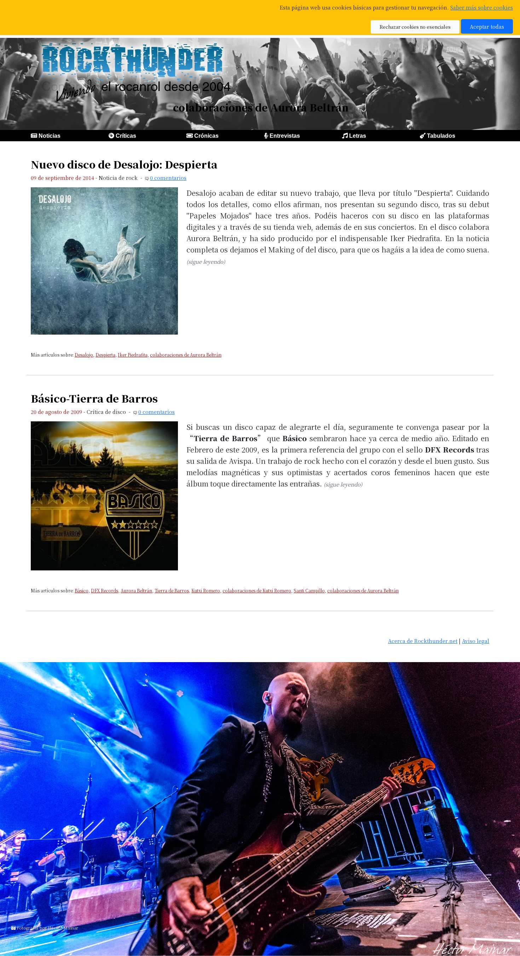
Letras (357, 136)
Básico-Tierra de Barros (94, 398)
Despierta (105, 355)
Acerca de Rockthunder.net (422, 640)
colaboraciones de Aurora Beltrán (185, 355)
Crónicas (206, 136)
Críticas (126, 136)
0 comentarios (168, 177)
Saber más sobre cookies (481, 7)
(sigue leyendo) (205, 261)
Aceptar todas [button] (487, 26)
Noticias (49, 136)
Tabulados (441, 136)
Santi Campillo (309, 590)
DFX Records (104, 590)
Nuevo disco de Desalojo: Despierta (124, 164)
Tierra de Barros (172, 590)
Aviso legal (475, 640)
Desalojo (84, 355)
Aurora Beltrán (136, 590)
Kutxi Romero (205, 590)
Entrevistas (285, 136)
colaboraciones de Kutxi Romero (257, 590)
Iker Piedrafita (133, 355)
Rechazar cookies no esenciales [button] (415, 26)
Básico (81, 590)
